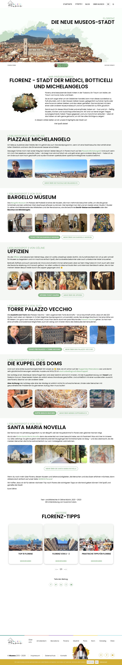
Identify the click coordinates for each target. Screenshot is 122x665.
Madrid (76, 641)
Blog (87, 4)
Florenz (66, 641)
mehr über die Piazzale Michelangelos (61, 183)
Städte (78, 4)
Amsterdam (41, 641)
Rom (93, 641)
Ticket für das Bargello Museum (44, 237)
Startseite (67, 4)
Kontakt (63, 656)
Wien (112, 641)
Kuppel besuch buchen (45, 413)
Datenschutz (50, 656)
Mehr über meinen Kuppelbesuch (73, 413)
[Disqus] (61, 612)
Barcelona (55, 641)
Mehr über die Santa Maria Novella (61, 468)
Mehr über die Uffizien (73, 295)
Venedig (102, 641)
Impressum (35, 656)
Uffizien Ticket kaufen (49, 295)
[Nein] (120, 662)
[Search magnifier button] (113, 4)
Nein (96, 662)
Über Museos (98, 4)
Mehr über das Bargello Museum (77, 237)
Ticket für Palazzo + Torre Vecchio (44, 349)
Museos (12, 656)
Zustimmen (90, 662)
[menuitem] (108, 4)
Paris (85, 641)
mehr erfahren (25, 561)
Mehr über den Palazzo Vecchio (79, 349)
